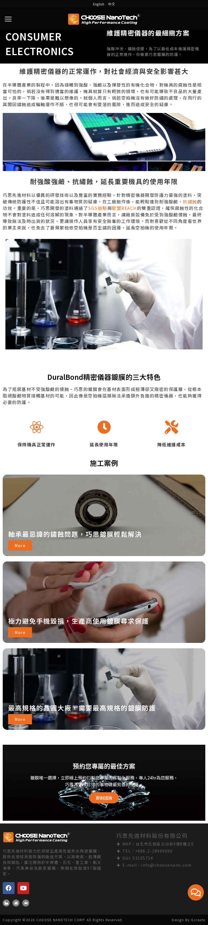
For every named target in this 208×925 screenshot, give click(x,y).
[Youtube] (23, 888)
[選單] (8, 19)
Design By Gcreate (188, 919)
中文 (111, 4)
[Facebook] (9, 888)
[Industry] (6, 903)
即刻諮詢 (104, 798)
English (98, 4)
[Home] (16, 903)
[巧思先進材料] (104, 19)
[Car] (25, 903)
